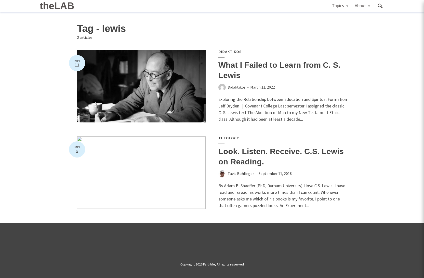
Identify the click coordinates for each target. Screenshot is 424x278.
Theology (228, 137)
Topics (338, 5)
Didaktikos (230, 51)
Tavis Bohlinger (241, 173)
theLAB (57, 5)
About (360, 5)
